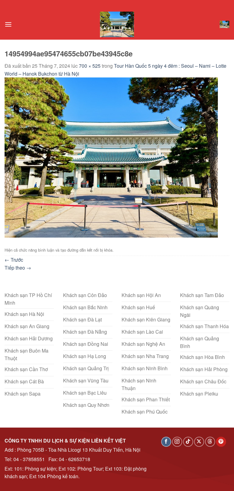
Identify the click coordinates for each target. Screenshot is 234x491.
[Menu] (8, 24)
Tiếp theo (18, 267)
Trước (14, 259)
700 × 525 (90, 65)
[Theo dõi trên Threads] (210, 442)
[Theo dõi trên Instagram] (177, 442)
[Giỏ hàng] (224, 24)
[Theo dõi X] (199, 442)
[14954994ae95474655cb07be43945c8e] (111, 156)
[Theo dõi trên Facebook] (166, 442)
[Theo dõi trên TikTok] (188, 442)
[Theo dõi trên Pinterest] (221, 442)
